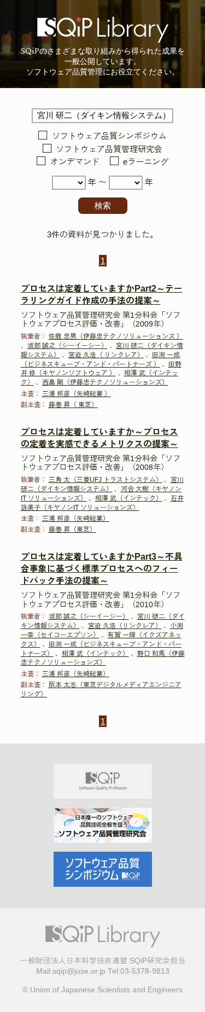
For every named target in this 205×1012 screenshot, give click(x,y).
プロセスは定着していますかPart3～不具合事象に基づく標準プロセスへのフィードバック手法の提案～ (102, 568)
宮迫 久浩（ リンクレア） (106, 355)
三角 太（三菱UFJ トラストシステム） (105, 480)
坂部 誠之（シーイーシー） (67, 346)
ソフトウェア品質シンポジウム (109, 136)
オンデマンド (74, 162)
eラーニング (145, 162)
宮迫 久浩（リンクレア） (125, 626)
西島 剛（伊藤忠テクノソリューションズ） (105, 382)
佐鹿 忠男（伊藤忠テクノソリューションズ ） (116, 336)
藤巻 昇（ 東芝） (73, 405)
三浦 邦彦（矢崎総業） (75, 518)
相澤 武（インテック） (128, 498)
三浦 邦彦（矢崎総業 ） (76, 394)
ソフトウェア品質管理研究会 (109, 149)
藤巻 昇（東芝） (72, 529)
